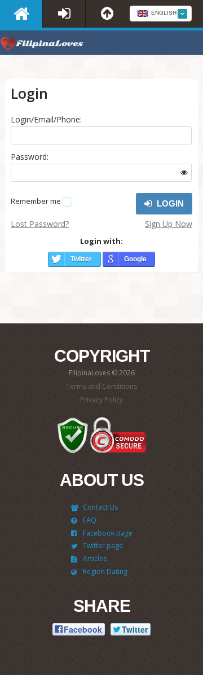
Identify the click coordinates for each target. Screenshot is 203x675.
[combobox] (161, 13)
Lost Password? (40, 223)
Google (135, 259)
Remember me (36, 201)
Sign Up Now (168, 223)
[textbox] (160, 14)
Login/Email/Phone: (46, 119)
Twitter (81, 259)
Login (169, 203)
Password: (29, 156)
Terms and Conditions (101, 386)
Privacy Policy (101, 400)
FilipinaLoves (42, 45)
